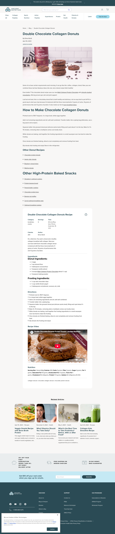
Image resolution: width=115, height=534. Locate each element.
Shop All (7, 16)
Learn (90, 17)
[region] (30, 523)
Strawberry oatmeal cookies (33, 179)
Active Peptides (37, 16)
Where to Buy (42, 509)
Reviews (41, 505)
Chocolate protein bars (31, 192)
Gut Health (65, 16)
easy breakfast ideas (70, 105)
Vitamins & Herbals (75, 16)
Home (24, 28)
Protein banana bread (31, 183)
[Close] (57, 515)
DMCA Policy (67, 513)
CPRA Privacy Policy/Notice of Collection (81, 521)
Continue (52, 529)
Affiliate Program (96, 502)
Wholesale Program (97, 505)
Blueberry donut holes (31, 164)
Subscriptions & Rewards (99, 498)
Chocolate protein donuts (32, 155)
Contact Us (67, 498)
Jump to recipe (27, 44)
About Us (41, 498)
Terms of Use (12, 523)
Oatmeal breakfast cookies (32, 205)
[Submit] (69, 10)
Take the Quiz (103, 17)
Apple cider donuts (30, 159)
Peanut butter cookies (31, 188)
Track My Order (68, 509)
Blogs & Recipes (43, 502)
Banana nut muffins (30, 196)
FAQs (65, 502)
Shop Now (77, 3)
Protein (58, 17)
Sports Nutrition (26, 16)
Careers (41, 513)
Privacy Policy (64, 521)
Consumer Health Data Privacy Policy (70, 523)
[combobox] (56, 9)
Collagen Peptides (15, 16)
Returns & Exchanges (70, 505)
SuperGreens (49, 17)
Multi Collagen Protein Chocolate (68, 92)
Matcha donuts (29, 168)
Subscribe (89, 477)
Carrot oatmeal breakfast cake (34, 201)
